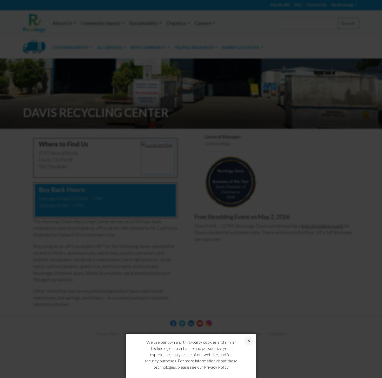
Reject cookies (248, 340)
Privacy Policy (216, 366)
